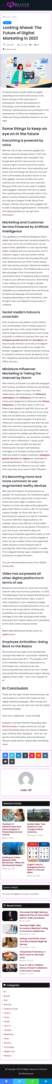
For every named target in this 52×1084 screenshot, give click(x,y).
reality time (18, 715)
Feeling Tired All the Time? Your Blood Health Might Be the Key (33, 941)
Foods (6, 1017)
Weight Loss (9, 1051)
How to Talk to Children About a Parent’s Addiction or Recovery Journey (33, 968)
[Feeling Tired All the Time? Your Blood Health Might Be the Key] (9, 942)
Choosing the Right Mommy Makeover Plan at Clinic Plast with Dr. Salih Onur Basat (34, 915)
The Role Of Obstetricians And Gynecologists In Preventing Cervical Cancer (12, 829)
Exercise (7, 1004)
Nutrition (8, 1043)
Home (7, 17)
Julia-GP (10, 45)
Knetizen (6, 722)
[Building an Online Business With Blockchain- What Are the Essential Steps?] (13, 848)
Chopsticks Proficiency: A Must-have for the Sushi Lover (32, 954)
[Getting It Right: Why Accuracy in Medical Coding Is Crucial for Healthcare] (9, 929)
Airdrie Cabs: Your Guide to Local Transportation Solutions (36, 828)
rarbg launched (13, 211)
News (14, 17)
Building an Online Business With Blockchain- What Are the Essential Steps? (13, 861)
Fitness (7, 1013)
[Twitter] (12, 755)
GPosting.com (27, 1073)
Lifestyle (8, 1030)
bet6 (38, 715)
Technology (9, 1047)
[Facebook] (5, 755)
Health (7, 1021)
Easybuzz (27, 733)
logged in (18, 894)
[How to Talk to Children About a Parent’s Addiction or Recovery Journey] (9, 968)
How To (7, 1026)
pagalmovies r (9, 634)
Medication (9, 1034)
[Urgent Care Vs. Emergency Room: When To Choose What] (38, 852)
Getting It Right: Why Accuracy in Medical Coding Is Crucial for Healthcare (34, 928)
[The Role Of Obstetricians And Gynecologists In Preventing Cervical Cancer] (13, 815)
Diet (5, 1000)
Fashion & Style (11, 1009)
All (5, 992)
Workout (7, 1056)
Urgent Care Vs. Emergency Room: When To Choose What (36, 868)
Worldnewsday (9, 726)
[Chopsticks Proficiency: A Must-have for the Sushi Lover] (9, 955)
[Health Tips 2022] (18, 5)
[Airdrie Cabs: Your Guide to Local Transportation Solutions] (38, 815)
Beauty (7, 996)
